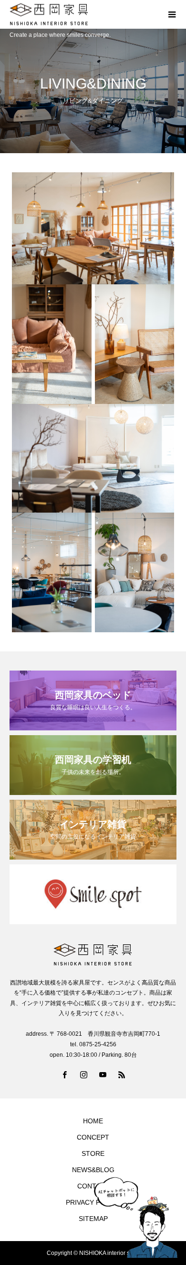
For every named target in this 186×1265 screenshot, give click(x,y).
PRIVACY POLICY (93, 1202)
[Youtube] (102, 1074)
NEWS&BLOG (93, 1170)
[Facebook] (64, 1074)
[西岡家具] (83, 14)
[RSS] (121, 1074)
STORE (93, 1153)
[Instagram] (83, 1074)
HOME (93, 1121)
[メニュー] (171, 14)
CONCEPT (93, 1137)
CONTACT (93, 1186)
